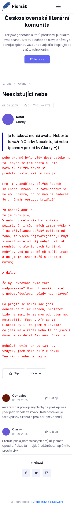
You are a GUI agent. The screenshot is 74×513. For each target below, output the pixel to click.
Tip (16, 373)
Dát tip (54, 398)
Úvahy (22, 83)
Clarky (21, 122)
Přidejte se (37, 59)
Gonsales (19, 396)
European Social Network (47, 502)
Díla (8, 83)
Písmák (19, 6)
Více (34, 373)
